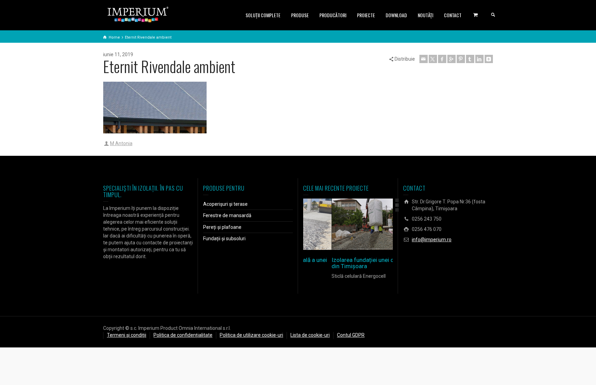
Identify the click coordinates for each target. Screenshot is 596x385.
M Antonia (121, 143)
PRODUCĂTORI (332, 15)
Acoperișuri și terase (225, 204)
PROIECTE (366, 15)
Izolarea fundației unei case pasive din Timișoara (348, 263)
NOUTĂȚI (425, 15)
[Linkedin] (479, 59)
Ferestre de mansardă (227, 215)
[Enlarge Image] (338, 224)
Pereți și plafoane (222, 227)
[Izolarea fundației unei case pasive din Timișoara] (358, 224)
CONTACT (452, 15)
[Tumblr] (470, 59)
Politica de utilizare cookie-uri (251, 335)
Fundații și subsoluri (224, 238)
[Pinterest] (461, 59)
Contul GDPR (351, 335)
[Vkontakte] (489, 59)
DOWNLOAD (396, 15)
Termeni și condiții (126, 335)
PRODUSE (300, 15)
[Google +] (451, 59)
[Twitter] (433, 59)
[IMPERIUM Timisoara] (138, 14)
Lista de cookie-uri (310, 335)
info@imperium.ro (431, 239)
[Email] (423, 59)
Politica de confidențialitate (182, 335)
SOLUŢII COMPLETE (263, 15)
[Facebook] (442, 59)
